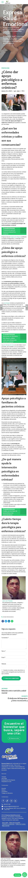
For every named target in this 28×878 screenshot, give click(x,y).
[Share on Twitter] (6, 621)
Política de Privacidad (14, 822)
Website (4, 664)
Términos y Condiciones (8, 824)
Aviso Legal (5, 822)
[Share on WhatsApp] (12, 621)
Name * (4, 651)
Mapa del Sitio (5, 825)
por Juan (17, 91)
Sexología (4, 778)
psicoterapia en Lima (8, 345)
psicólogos (7, 303)
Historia (3, 790)
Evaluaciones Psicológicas (8, 780)
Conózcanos (5, 785)
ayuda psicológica (8, 616)
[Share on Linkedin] (9, 621)
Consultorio (4, 791)
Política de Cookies (21, 824)
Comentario (5, 637)
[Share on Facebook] (3, 621)
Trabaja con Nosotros (7, 793)
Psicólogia (5, 68)
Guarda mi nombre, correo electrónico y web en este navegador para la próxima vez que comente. (13, 671)
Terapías (4, 776)
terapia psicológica (15, 237)
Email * (3, 657)
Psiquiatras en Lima (6, 781)
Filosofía (4, 788)
